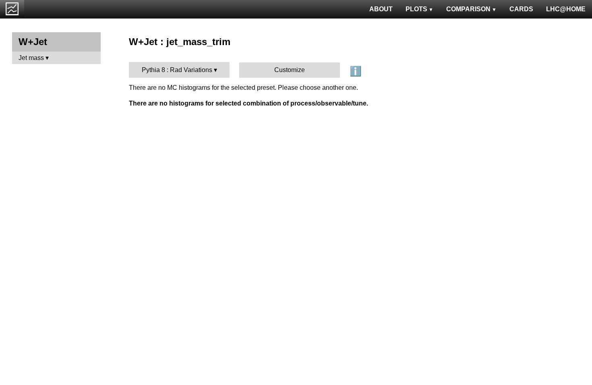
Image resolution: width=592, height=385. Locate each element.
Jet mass (31, 57)
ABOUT (381, 9)
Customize (289, 69)
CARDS (521, 9)
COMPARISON (468, 9)
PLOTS (416, 9)
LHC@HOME (566, 9)
